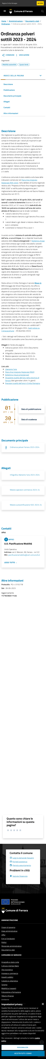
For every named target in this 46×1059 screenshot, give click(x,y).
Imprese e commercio (9, 973)
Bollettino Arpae (38, 240)
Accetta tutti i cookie (23, 1053)
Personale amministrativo (11, 946)
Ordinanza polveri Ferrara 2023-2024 (24, 447)
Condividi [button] (9, 55)
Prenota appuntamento (22, 865)
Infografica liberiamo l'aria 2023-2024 (25, 474)
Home (3, 21)
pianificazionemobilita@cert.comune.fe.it (24, 555)
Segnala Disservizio (20, 876)
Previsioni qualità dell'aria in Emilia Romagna (22, 383)
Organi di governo (8, 927)
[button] (23, 76)
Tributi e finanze (7, 995)
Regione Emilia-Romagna (9, 3)
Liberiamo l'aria (11, 369)
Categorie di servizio (11, 955)
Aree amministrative (9, 931)
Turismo (4, 984)
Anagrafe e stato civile (10, 962)
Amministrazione (16, 21)
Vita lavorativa (7, 969)
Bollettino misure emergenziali (17, 374)
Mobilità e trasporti (8, 988)
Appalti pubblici (7, 977)
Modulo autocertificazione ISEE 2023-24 (26, 504)
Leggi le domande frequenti (23, 857)
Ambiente (5, 999)
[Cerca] (42, 11)
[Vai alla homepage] (11, 11)
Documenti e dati (32, 21)
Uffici (3, 934)
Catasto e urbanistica (9, 980)
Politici (3, 942)
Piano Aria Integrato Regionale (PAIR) (19, 372)
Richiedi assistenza (20, 861)
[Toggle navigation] (4, 11)
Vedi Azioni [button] (24, 55)
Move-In (38, 283)
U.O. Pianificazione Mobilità (18, 543)
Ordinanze (5, 23)
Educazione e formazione (11, 992)
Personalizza (22, 1047)
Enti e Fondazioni (8, 938)
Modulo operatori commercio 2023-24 (25, 489)
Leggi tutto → (10, 562)
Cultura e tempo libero (10, 965)
